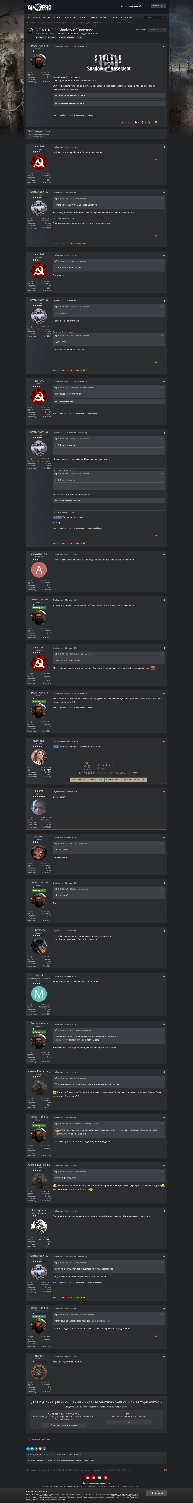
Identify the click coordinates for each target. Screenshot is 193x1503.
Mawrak (39, 975)
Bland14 (39, 1355)
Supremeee (39, 930)
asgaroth (39, 836)
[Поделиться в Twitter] (32, 1449)
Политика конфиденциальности (96, 1483)
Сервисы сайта (99, 17)
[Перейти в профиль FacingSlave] (39, 1226)
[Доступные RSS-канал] (165, 1470)
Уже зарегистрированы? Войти (134, 6)
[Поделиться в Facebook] (36, 1449)
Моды (36, 17)
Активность (80, 17)
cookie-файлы (45, 1494)
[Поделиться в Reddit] (40, 1449)
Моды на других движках (86, 33)
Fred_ (77, 199)
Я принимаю (157, 1493)
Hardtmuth (39, 740)
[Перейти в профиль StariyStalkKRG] (39, 208)
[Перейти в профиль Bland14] (39, 1372)
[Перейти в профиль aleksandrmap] (39, 570)
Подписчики (154, 30)
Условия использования (55, 1500)
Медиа (56, 17)
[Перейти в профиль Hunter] (39, 807)
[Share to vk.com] (28, 1449)
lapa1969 (39, 146)
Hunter (39, 790)
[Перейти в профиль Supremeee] (39, 946)
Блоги (68, 17)
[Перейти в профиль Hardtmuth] (39, 757)
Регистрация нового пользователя (64, 1425)
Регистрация (158, 6)
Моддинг (116, 17)
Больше (129, 17)
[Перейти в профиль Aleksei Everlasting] (39, 1087)
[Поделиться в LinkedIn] (44, 1449)
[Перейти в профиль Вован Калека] (30, 31)
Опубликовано (65, 47)
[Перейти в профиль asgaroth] (39, 853)
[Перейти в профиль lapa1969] (39, 162)
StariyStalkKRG (39, 191)
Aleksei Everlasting (39, 1071)
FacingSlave (39, 1210)
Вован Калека (49, 33)
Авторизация (141, 30)
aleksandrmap (39, 553)
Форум (46, 17)
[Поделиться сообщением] (164, 47)
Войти (129, 1422)
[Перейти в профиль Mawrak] (39, 994)
